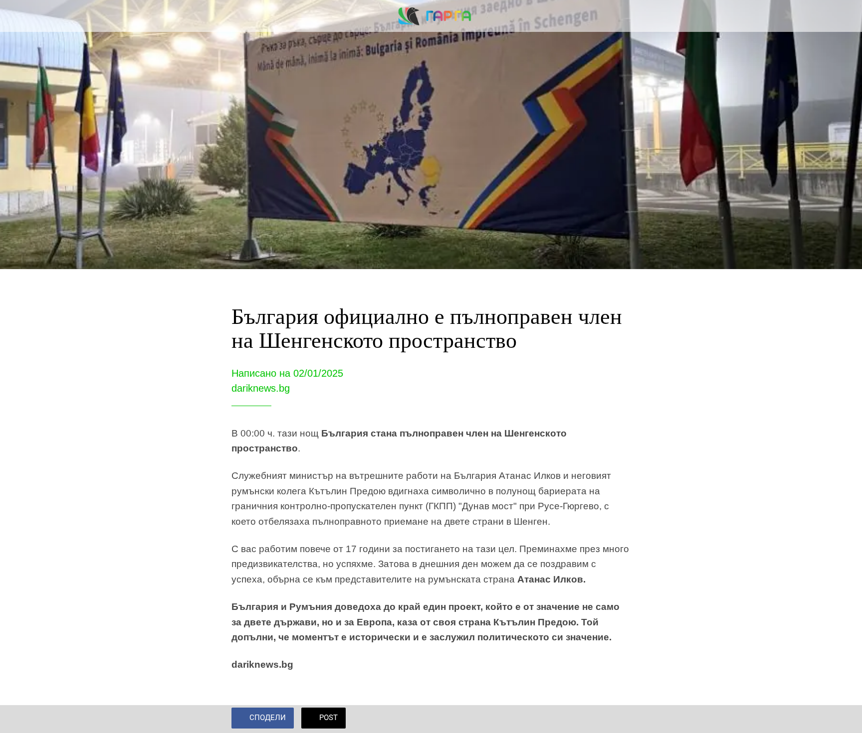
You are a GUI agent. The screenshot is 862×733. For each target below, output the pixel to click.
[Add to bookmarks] (619, 719)
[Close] (20, 16)
